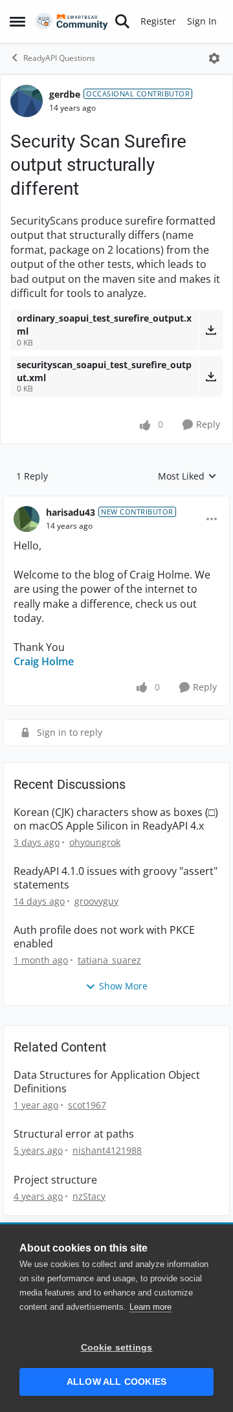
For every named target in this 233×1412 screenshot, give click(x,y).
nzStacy (88, 1196)
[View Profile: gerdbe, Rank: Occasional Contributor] (26, 101)
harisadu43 (70, 512)
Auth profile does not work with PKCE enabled (104, 937)
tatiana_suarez (109, 960)
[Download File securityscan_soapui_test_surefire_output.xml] (211, 377)
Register (158, 21)
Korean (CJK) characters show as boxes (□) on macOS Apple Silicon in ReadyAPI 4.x (116, 819)
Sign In (202, 21)
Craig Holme (44, 661)
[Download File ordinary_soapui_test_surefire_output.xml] (211, 330)
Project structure (55, 1180)
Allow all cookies (116, 1382)
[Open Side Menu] (17, 21)
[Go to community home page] (71, 21)
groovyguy (96, 901)
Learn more (150, 1307)
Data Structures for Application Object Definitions (107, 1082)
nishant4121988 (107, 1150)
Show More (123, 986)
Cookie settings (117, 1347)
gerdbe (64, 94)
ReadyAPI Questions (59, 57)
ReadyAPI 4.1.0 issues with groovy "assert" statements (115, 878)
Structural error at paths (74, 1134)
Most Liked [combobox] (187, 476)
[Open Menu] (214, 58)
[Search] (122, 21)
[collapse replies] (116, 502)
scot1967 (87, 1105)
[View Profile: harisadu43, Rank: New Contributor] (26, 519)
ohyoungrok (94, 842)
